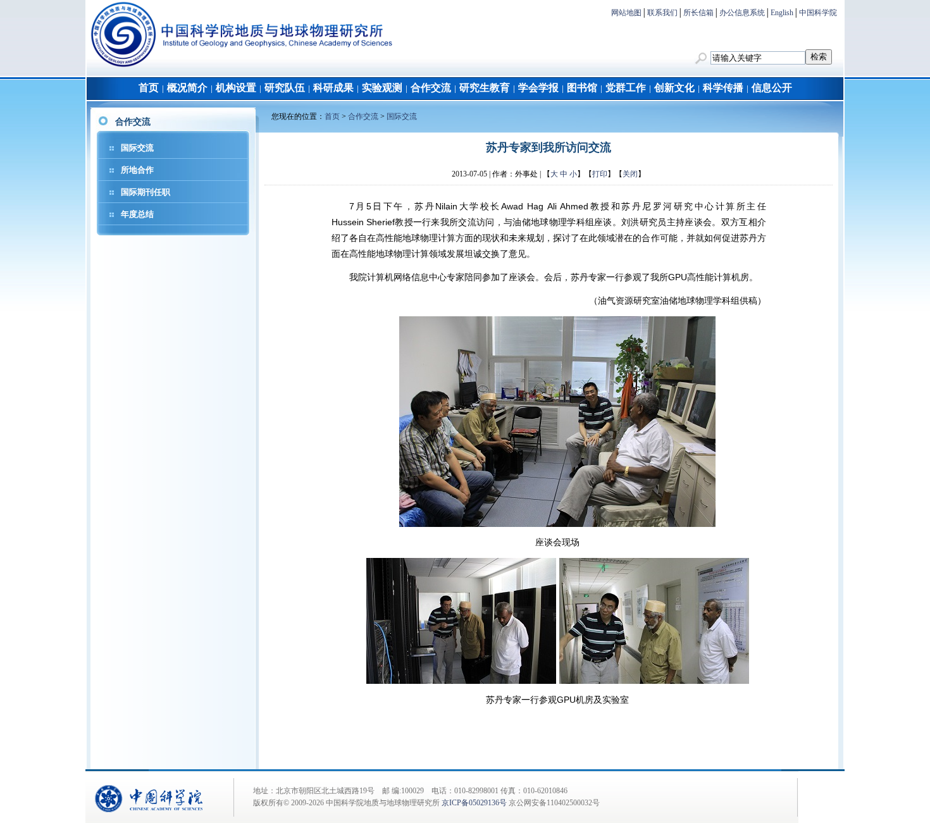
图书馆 (582, 87)
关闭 (630, 174)
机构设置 (236, 87)
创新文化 (674, 87)
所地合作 (137, 170)
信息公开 (772, 87)
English (782, 12)
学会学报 (538, 87)
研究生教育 (484, 87)
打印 (599, 174)
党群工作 (625, 87)
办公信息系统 (742, 12)
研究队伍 (284, 87)
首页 (149, 87)
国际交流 (137, 147)
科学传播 (723, 87)
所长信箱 (698, 12)
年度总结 (137, 214)
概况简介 (187, 87)
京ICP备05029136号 (474, 802)
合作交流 (431, 87)
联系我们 (662, 12)
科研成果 (333, 87)
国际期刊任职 (145, 192)
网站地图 (626, 12)
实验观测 (382, 87)
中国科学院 (818, 12)
